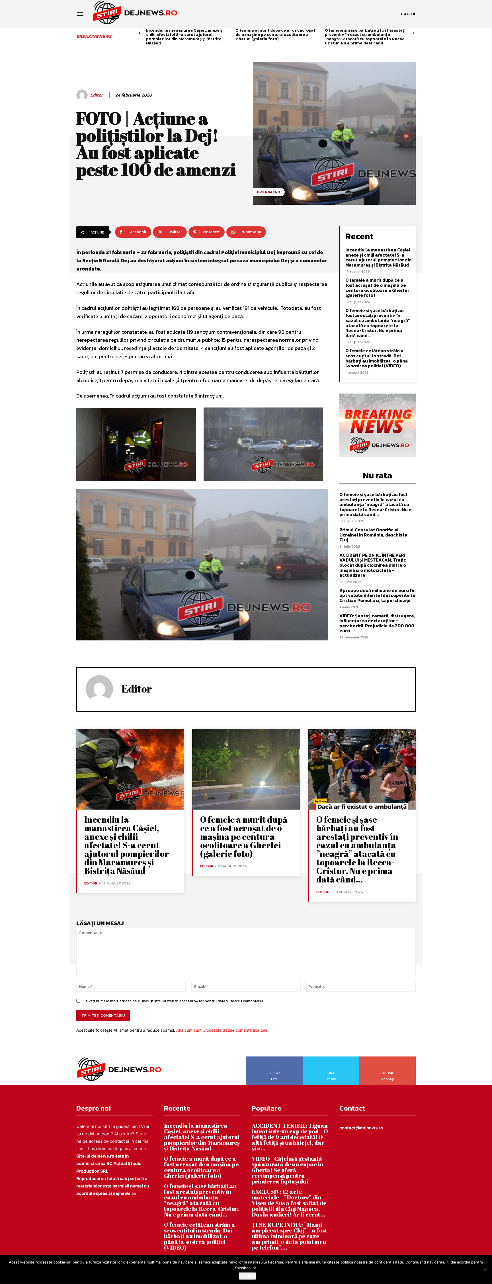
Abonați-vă (388, 1058)
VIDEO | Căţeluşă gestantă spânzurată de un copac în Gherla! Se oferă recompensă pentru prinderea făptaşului (287, 1170)
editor (96, 95)
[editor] (82, 95)
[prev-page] (139, 33)
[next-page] (413, 33)
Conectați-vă (331, 1058)
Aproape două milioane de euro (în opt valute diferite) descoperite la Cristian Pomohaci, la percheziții (377, 595)
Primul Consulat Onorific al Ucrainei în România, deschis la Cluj (373, 534)
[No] (485, 1269)
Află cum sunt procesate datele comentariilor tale (221, 1030)
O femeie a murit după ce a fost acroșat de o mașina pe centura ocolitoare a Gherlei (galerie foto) (275, 34)
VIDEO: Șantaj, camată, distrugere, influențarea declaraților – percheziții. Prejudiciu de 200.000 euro (377, 623)
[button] (408, 14)
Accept (247, 1276)
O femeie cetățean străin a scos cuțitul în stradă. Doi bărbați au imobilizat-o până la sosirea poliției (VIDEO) (376, 358)
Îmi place (274, 1058)
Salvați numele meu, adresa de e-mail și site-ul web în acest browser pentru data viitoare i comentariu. (173, 1001)
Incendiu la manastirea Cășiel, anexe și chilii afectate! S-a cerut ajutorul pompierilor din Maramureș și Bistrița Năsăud (185, 36)
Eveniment (269, 192)
